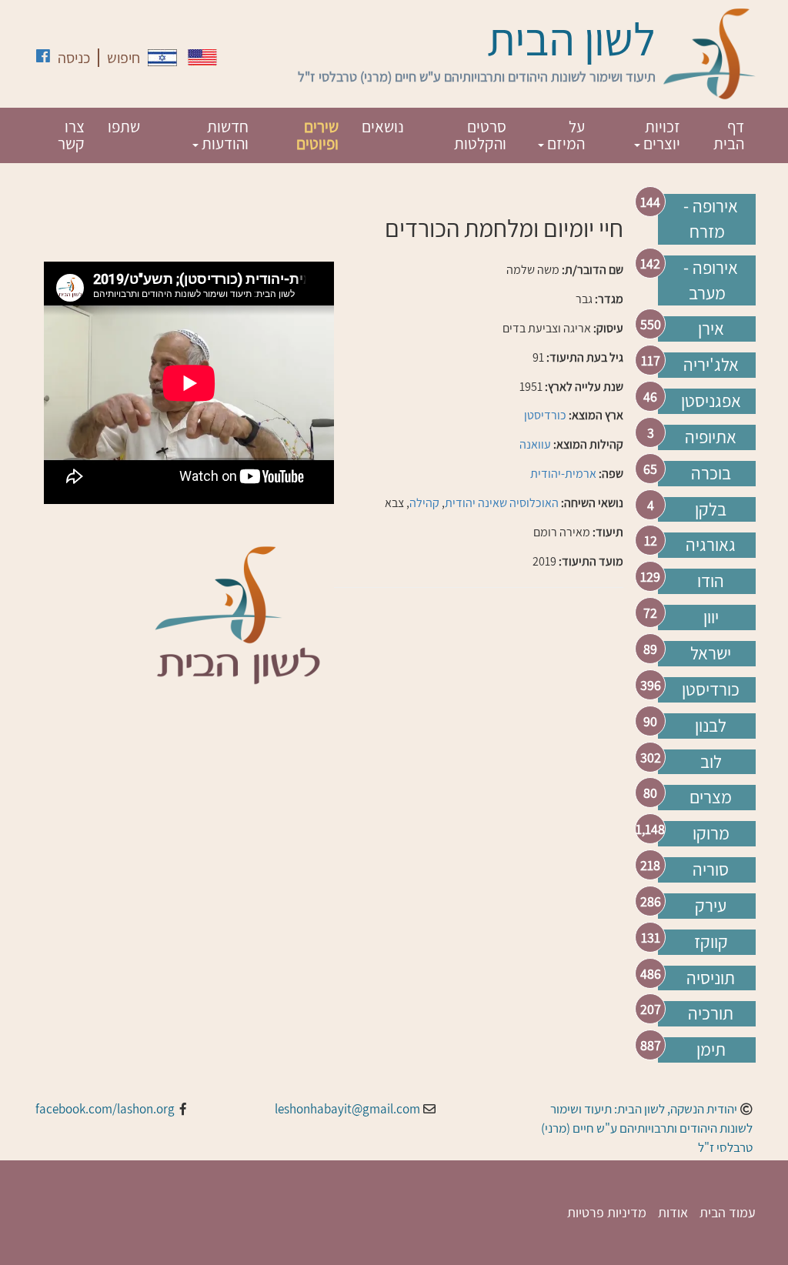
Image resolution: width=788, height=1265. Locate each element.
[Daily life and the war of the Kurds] (202, 57)
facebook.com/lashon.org (105, 1108)
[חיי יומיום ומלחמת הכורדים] (162, 57)
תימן (711, 1049)
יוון (711, 617)
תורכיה (710, 1013)
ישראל (710, 653)
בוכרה (711, 473)
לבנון (710, 725)
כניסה (74, 57)
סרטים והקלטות (480, 135)
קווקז (711, 941)
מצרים (711, 797)
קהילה (424, 503)
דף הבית (728, 135)
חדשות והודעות (224, 135)
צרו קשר (71, 135)
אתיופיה (710, 437)
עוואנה (535, 444)
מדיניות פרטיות (606, 1212)
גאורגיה (711, 544)
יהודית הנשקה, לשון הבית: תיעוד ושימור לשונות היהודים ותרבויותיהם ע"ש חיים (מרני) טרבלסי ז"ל (647, 1128)
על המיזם (564, 135)
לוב (711, 761)
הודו (710, 580)
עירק (710, 905)
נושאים (383, 126)
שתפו (124, 126)
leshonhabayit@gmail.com (347, 1108)
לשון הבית (571, 38)
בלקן (710, 509)
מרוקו (711, 833)
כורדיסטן (711, 689)
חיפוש (123, 57)
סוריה (711, 869)
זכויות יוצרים (660, 135)
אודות (673, 1212)
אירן (711, 328)
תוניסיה (710, 978)
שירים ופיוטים (317, 135)
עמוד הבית (728, 1212)
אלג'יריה (711, 364)
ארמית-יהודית (563, 474)
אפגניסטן (711, 400)
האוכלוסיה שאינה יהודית (502, 503)
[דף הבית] (709, 54)
